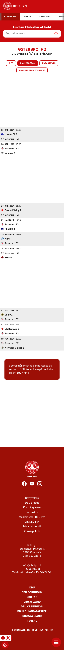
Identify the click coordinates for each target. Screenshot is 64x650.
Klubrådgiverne (32, 507)
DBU (32, 588)
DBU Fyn (32, 597)
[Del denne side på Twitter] (8, 638)
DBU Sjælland (32, 616)
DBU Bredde (32, 503)
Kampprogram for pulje (32, 70)
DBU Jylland (32, 602)
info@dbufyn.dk (32, 565)
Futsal (32, 621)
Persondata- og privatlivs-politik (32, 630)
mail (45, 369)
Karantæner (49, 63)
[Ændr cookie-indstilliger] (5, 645)
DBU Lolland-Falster (32, 611)
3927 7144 (23, 373)
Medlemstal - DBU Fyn (32, 517)
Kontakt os (32, 512)
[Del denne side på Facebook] (3, 638)
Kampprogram (27, 63)
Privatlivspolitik (32, 526)
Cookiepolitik (32, 531)
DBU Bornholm (32, 592)
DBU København (32, 606)
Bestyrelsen (32, 498)
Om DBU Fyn (32, 522)
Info (10, 63)
